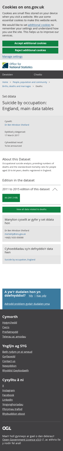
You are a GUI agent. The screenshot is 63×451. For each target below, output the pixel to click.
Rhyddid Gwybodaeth (15, 370)
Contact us (8, 361)
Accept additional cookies (30, 43)
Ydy (31, 295)
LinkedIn (7, 399)
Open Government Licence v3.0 (21, 439)
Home (5, 82)
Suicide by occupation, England (20, 259)
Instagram (8, 390)
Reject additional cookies (30, 50)
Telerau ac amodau (14, 336)
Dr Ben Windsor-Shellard (17, 124)
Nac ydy (41, 295)
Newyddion (9, 366)
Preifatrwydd (10, 332)
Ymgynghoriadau (12, 404)
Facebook (8, 395)
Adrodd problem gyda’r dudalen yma (27, 304)
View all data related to (31, 209)
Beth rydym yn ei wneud (17, 351)
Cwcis (5, 327)
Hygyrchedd (9, 322)
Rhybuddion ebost (13, 413)
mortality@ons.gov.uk (15, 234)
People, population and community (30, 82)
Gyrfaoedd (8, 356)
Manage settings (12, 56)
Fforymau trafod (12, 409)
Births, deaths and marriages (17, 86)
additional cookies (39, 25)
